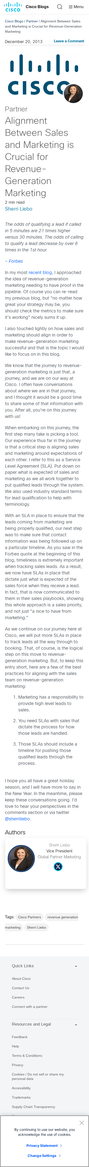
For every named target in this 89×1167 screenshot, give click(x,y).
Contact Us (20, 988)
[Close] (81, 1122)
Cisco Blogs (37, 7)
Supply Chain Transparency (33, 1107)
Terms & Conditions (27, 1056)
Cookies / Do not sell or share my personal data (38, 1076)
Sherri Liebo (18, 209)
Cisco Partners (29, 917)
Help (15, 1046)
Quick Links (23, 966)
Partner (32, 21)
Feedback (19, 1037)
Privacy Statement (42, 1145)
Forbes (16, 262)
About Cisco (21, 979)
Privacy (17, 1065)
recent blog (40, 273)
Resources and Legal (31, 1024)
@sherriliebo (17, 819)
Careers (18, 997)
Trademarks (21, 1097)
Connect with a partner (29, 1007)
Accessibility (21, 1088)
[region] (44, 1141)
